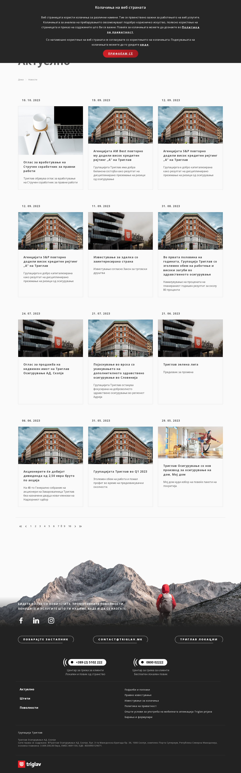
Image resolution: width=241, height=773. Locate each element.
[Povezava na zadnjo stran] (80, 526)
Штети (25, 698)
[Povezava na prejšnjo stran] (26, 526)
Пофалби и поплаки (137, 689)
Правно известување (138, 695)
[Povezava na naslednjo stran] (75, 526)
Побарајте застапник (46, 639)
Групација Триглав (30, 732)
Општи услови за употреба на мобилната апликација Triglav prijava (168, 711)
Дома (21, 79)
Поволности (29, 708)
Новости (32, 79)
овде (144, 44)
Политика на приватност (141, 706)
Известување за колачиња (142, 700)
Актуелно (27, 689)
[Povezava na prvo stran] (21, 526)
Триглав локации (199, 639)
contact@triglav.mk (120, 639)
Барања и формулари (138, 717)
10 (69, 526)
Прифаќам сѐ (120, 53)
